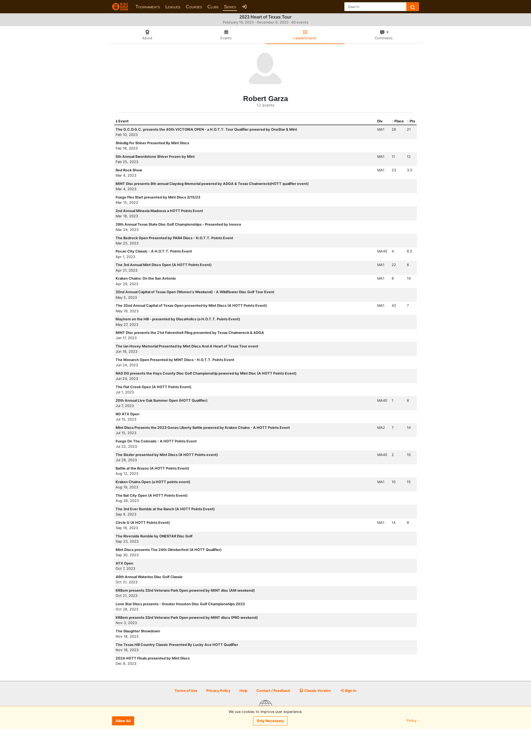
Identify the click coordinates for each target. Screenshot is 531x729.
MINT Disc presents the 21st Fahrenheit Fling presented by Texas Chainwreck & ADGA (190, 333)
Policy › (413, 721)
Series (230, 6)
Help (244, 691)
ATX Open (124, 563)
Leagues (172, 6)
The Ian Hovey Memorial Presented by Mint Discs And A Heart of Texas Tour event (187, 346)
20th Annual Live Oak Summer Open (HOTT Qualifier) (161, 400)
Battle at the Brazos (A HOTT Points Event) (152, 468)
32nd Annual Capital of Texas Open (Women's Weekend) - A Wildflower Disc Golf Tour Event (195, 292)
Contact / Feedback (273, 691)
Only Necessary (270, 721)
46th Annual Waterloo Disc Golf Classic (149, 577)
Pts (412, 121)
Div (380, 121)
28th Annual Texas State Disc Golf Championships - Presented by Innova (178, 224)
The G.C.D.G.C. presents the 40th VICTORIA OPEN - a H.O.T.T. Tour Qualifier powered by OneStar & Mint (206, 129)
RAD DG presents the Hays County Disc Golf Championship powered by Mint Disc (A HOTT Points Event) (206, 373)
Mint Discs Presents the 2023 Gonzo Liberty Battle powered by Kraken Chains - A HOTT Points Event (203, 428)
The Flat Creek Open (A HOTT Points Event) (153, 387)
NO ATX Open (127, 414)
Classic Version (317, 691)
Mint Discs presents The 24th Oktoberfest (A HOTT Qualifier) (169, 550)
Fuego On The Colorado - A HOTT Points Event (156, 441)
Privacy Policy (218, 691)
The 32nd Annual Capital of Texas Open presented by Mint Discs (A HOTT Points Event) (191, 305)
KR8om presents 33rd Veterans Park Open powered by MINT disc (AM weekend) (185, 590)
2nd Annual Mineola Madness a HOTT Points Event (159, 211)
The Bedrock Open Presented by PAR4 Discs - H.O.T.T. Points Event (174, 238)
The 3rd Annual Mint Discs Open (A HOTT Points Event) (164, 265)
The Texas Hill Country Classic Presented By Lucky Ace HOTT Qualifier (177, 645)
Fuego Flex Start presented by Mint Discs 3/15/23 (158, 197)
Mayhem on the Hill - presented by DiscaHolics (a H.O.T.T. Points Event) (178, 319)
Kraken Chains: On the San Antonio (146, 278)
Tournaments (148, 6)
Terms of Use (186, 691)
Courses (194, 6)
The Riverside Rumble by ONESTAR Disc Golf (154, 536)
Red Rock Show (129, 170)
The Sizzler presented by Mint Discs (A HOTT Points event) (167, 455)
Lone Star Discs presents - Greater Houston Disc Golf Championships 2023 (180, 604)
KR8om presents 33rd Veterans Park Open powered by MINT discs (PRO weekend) (187, 617)
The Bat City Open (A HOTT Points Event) (152, 495)
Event (123, 121)
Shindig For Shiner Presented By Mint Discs (152, 143)
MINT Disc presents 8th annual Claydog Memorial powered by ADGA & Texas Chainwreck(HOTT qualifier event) (212, 184)
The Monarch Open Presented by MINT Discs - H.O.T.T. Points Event (175, 360)
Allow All (123, 721)
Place (399, 121)
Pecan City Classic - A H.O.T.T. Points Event (154, 251)
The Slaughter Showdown (138, 631)
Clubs (212, 6)
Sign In (350, 691)
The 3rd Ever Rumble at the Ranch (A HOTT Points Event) (165, 509)
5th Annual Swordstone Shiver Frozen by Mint (155, 156)
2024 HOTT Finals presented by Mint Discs (153, 658)
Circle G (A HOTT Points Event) (143, 523)
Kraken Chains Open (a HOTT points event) (153, 482)
